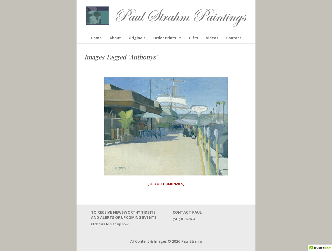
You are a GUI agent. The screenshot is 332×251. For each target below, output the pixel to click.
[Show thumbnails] (166, 183)
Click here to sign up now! (110, 224)
